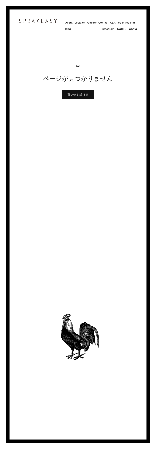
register (130, 22)
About (69, 22)
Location (80, 22)
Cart (113, 22)
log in (121, 22)
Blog (68, 28)
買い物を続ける (78, 94)
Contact (103, 22)
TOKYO (132, 28)
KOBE (121, 28)
